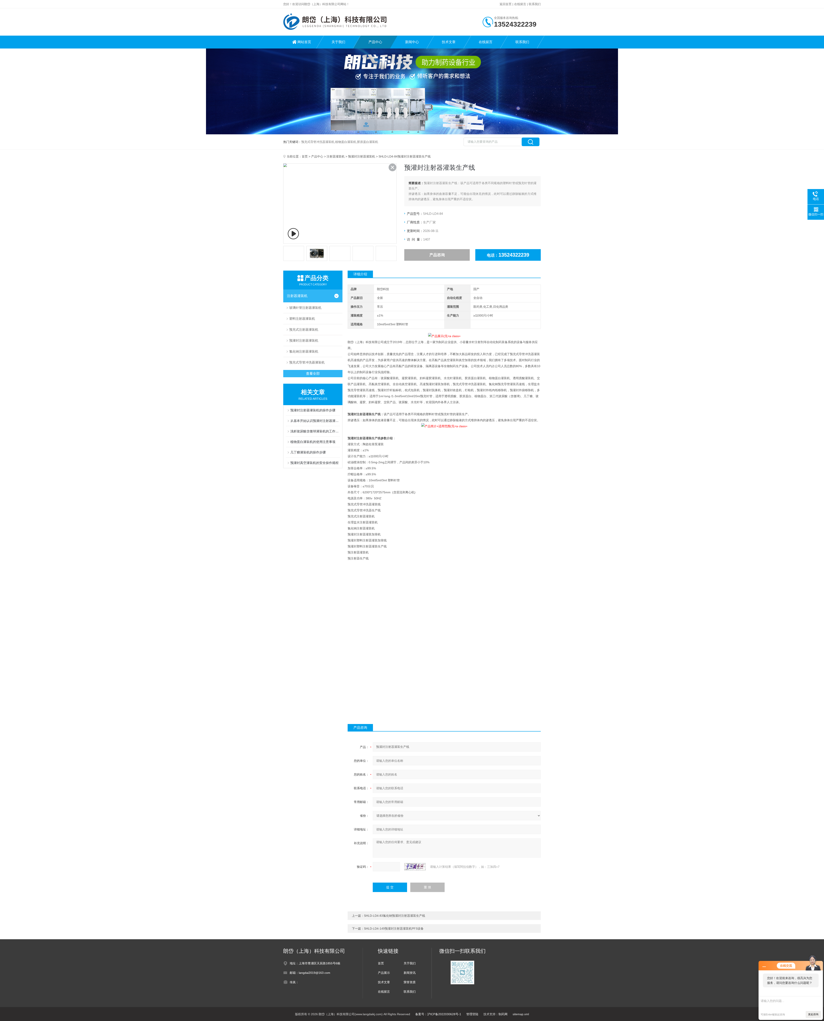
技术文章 (449, 42)
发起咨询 (813, 1014)
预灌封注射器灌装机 (361, 156)
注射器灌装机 (336, 156)
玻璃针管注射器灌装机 (305, 307)
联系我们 (535, 4)
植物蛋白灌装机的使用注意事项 (312, 442)
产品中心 (375, 42)
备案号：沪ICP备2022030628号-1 (438, 1014)
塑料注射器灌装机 (302, 318)
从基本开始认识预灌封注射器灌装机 (315, 421)
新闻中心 (412, 42)
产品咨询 (437, 255)
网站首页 (304, 42)
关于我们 (338, 42)
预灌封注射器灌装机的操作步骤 (312, 410)
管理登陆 (472, 1014)
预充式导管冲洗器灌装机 (307, 362)
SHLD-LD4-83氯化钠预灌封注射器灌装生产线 (394, 915)
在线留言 (520, 4)
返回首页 (506, 4)
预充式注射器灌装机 (303, 329)
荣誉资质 (410, 982)
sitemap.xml (521, 1014)
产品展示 (384, 972)
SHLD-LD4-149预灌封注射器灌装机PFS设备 (394, 928)
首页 (305, 156)
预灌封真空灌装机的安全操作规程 (314, 463)
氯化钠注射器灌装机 (303, 351)
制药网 (502, 1014)
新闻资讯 (410, 972)
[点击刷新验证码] (415, 866)
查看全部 (313, 373)
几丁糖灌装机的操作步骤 (308, 452)
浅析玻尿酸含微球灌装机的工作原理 (315, 431)
